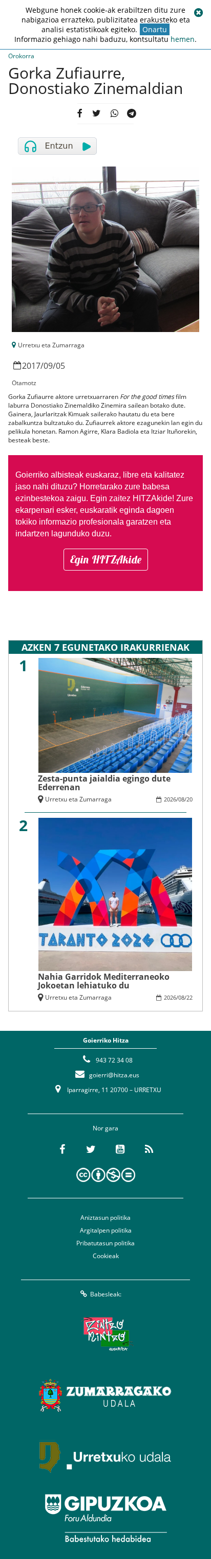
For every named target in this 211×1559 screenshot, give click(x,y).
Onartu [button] (154, 29)
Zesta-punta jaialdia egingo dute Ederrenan (104, 782)
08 (181, 799)
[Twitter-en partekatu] (96, 113)
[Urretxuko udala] (105, 1456)
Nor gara (105, 1128)
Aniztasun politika (105, 1217)
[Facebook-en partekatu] (79, 113)
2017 (31, 365)
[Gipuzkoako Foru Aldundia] (105, 1518)
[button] (198, 12)
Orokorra (21, 56)
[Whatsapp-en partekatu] (114, 113)
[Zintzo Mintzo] (106, 1334)
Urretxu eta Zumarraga (51, 345)
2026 (170, 799)
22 (189, 997)
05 (60, 365)
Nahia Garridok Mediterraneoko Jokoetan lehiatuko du (104, 980)
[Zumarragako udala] (105, 1395)
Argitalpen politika (106, 1230)
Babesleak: (105, 1294)
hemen (183, 39)
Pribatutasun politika (105, 1243)
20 (189, 799)
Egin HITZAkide (105, 559)
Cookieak (106, 1255)
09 (48, 365)
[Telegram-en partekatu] (132, 113)
